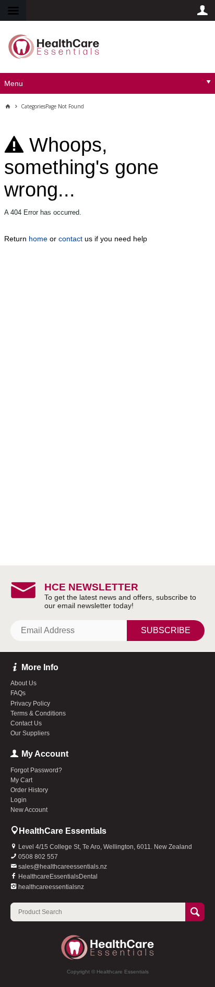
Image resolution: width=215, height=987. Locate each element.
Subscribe (165, 630)
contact (70, 239)
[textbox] (97, 912)
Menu (13, 83)
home (38, 239)
